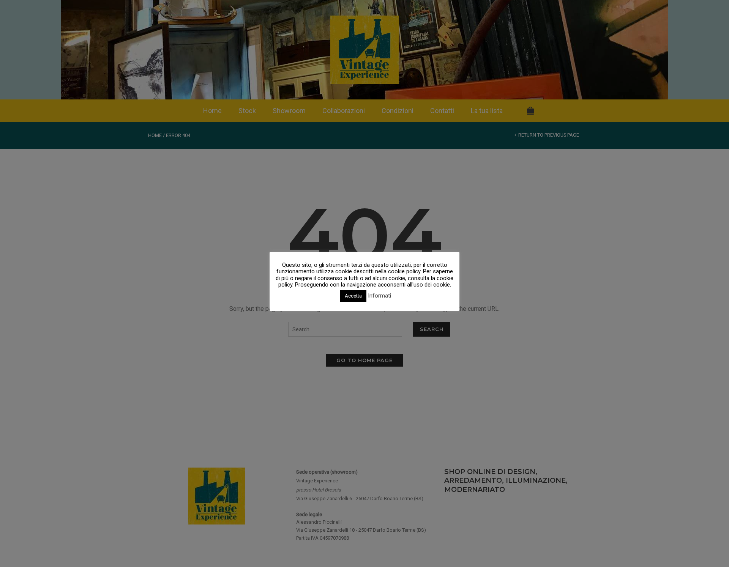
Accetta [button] (353, 296)
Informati (379, 296)
